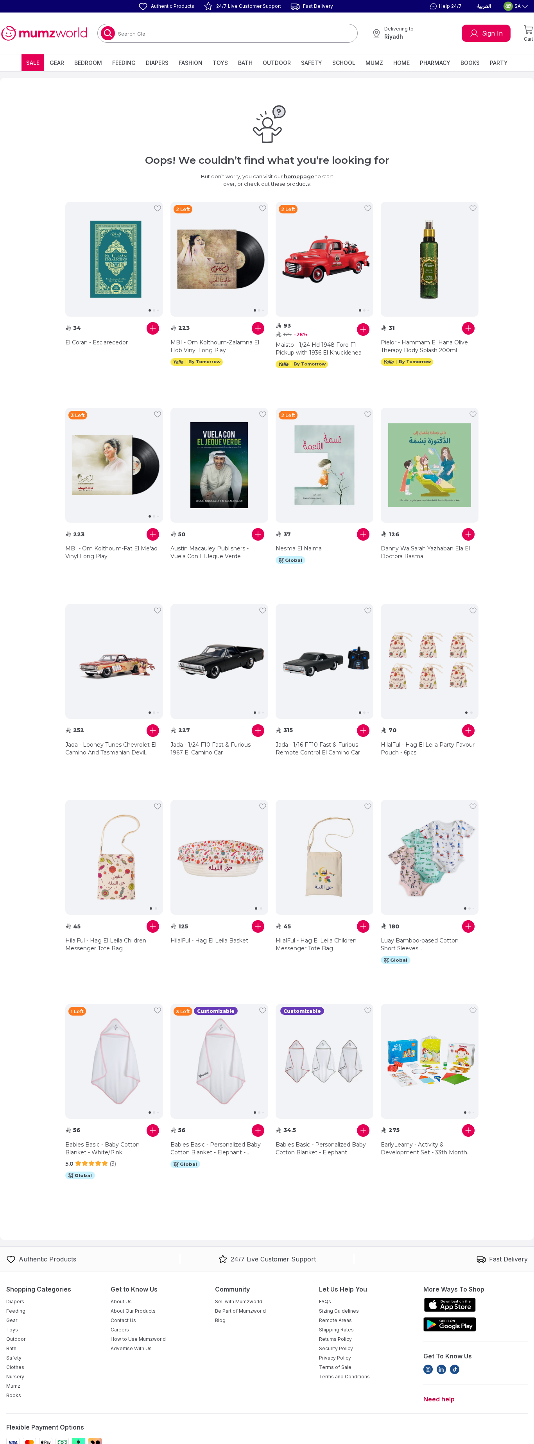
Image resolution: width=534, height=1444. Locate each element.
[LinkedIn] (441, 1369)
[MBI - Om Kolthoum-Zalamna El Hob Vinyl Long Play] (219, 259)
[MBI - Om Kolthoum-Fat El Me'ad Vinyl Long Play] (114, 465)
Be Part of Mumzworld (240, 1311)
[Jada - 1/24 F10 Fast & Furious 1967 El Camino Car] (219, 661)
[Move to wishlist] (157, 208)
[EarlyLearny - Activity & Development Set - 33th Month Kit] (429, 1061)
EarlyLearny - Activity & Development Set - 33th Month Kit (424, 1148)
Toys (220, 62)
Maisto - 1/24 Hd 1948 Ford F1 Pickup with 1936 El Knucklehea (319, 348)
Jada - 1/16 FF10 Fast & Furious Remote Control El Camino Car (318, 748)
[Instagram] (428, 1369)
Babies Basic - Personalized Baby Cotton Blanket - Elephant (321, 1148)
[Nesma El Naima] (324, 465)
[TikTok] (454, 1369)
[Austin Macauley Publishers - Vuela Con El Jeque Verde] (219, 465)
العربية (484, 6)
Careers (120, 1330)
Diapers (157, 62)
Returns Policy (335, 1339)
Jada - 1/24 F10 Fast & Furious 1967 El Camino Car (210, 748)
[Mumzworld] (44, 33)
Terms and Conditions (344, 1377)
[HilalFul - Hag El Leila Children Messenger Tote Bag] (114, 857)
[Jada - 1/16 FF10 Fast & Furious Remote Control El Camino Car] (324, 661)
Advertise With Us (131, 1348)
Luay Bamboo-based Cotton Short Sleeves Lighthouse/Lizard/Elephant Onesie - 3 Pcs (420, 944)
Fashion (190, 62)
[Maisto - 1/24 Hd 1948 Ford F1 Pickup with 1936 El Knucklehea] (324, 259)
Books (470, 62)
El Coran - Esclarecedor (96, 342)
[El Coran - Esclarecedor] (114, 259)
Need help (439, 1399)
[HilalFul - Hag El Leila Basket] (219, 857)
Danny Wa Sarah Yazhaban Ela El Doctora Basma (425, 552)
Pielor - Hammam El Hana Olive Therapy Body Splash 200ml (424, 346)
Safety (311, 62)
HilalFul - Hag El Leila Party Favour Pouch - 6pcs (428, 748)
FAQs (325, 1301)
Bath (245, 62)
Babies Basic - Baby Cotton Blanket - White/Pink (102, 1148)
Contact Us (123, 1320)
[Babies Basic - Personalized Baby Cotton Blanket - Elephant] (324, 1061)
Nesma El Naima (299, 548)
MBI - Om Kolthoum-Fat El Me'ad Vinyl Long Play (111, 552)
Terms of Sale (335, 1367)
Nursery (15, 1377)
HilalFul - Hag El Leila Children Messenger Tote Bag (105, 944)
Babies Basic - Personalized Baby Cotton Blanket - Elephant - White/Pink (215, 1148)
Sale (32, 62)
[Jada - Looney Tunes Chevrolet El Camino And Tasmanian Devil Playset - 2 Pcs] (114, 661)
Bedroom (88, 62)
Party (499, 62)
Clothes (15, 1367)
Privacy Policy (335, 1358)
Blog (220, 1320)
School (343, 62)
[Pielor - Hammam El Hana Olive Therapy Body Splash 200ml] (429, 259)
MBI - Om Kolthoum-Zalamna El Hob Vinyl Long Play (214, 346)
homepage (299, 176)
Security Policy (336, 1348)
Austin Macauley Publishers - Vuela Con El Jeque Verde (209, 552)
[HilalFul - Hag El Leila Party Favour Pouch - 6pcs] (429, 661)
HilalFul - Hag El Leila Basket (209, 940)
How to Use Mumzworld (138, 1339)
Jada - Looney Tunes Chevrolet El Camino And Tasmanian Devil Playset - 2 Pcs (110, 748)
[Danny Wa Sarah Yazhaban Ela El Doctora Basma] (429, 465)
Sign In (492, 33)
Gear (57, 62)
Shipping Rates (336, 1330)
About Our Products (133, 1311)
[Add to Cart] (153, 328)
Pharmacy (435, 62)
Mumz (374, 62)
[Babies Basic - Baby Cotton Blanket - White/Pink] (114, 1061)
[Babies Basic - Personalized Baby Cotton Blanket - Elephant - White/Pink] (219, 1061)
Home (401, 62)
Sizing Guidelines (339, 1311)
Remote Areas (335, 1320)
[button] (445, 6)
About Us (121, 1301)
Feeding (124, 62)
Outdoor (277, 62)
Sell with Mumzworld (238, 1301)
